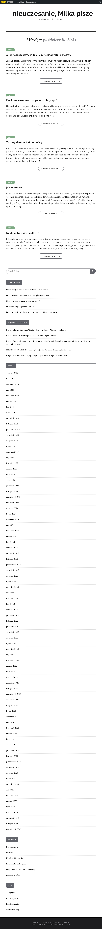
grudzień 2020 (12, 750)
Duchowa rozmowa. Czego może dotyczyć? (31, 100)
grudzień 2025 (12, 418)
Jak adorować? (14, 187)
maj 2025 (10, 458)
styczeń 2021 (12, 745)
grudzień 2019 (12, 818)
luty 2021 (10, 739)
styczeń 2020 (12, 812)
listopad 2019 (12, 824)
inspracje (10, 49)
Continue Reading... (51, 81)
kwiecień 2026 (12, 396)
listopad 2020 (12, 756)
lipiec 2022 (11, 643)
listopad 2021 (12, 688)
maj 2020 (10, 790)
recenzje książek (13, 875)
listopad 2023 (12, 559)
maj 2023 (10, 593)
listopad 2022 (12, 621)
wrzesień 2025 (12, 435)
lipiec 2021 (11, 711)
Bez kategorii (12, 847)
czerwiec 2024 (12, 520)
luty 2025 (10, 474)
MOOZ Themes (46, 924)
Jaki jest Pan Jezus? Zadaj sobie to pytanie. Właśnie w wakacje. (32, 312)
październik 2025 (13, 429)
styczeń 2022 (12, 677)
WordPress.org (12, 910)
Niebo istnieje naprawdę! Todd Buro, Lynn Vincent (34, 336)
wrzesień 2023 (12, 570)
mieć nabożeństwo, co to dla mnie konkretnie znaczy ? (38, 55)
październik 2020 (13, 762)
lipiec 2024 (11, 514)
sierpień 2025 (12, 441)
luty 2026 (10, 407)
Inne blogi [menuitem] (20, 2)
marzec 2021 (11, 733)
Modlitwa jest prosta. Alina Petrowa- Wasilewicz (27, 290)
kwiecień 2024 (12, 531)
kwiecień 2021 (12, 728)
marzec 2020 (11, 801)
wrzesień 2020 (12, 767)
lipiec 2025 (11, 446)
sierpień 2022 (12, 638)
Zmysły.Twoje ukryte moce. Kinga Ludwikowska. (50, 350)
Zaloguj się (11, 893)
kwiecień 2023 (12, 598)
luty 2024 (10, 542)
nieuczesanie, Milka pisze (53, 13)
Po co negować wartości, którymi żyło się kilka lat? (28, 295)
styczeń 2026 (12, 413)
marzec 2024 (11, 536)
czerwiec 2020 (12, 784)
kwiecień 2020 (12, 796)
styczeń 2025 (12, 480)
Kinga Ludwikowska (15, 356)
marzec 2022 (11, 666)
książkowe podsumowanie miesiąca (21, 869)
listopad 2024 (12, 491)
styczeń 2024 (12, 548)
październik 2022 (13, 627)
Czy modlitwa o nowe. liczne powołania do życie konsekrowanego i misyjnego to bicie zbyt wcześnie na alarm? (48, 343)
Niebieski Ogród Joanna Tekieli (20, 307)
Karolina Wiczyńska (14, 858)
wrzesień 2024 (12, 503)
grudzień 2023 (12, 553)
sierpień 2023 (12, 576)
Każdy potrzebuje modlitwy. (22, 233)
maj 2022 (10, 655)
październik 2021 (13, 694)
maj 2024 (10, 525)
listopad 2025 (12, 424)
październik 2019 (13, 829)
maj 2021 (10, 722)
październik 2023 (13, 565)
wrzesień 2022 (12, 632)
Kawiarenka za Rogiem (16, 864)
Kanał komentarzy (13, 904)
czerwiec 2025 (12, 452)
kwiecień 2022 (12, 660)
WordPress (66, 924)
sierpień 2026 (12, 373)
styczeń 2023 (12, 610)
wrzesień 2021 (12, 700)
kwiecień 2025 (12, 463)
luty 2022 (10, 672)
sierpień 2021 (12, 705)
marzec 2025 (11, 469)
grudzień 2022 (12, 615)
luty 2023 (10, 604)
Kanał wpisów (12, 898)
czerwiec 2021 (12, 717)
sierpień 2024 (12, 508)
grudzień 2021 (12, 683)
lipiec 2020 (11, 779)
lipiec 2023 (11, 582)
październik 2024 (13, 497)
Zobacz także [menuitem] (31, 2)
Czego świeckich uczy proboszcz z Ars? (23, 301)
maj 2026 (10, 390)
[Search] (93, 271)
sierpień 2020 (12, 773)
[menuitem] (8, 2)
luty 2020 (10, 807)
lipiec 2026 (11, 379)
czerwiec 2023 (12, 587)
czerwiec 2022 (12, 649)
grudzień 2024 (12, 486)
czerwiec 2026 (12, 384)
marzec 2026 (11, 401)
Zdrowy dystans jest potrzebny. (24, 142)
